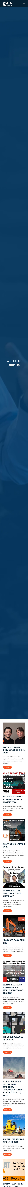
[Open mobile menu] (24, 3)
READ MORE (7, 767)
